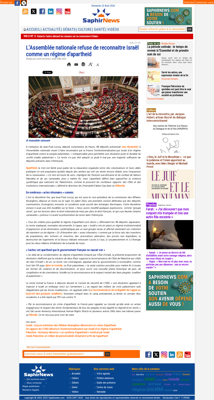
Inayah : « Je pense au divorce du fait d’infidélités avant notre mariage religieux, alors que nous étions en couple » (169, 255)
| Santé (98, 29)
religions (139, 389)
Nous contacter (34, 383)
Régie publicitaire (31, 386)
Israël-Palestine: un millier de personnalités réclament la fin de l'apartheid (67, 335)
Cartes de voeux (104, 387)
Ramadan (101, 391)
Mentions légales (30, 390)
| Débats (68, 29)
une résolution (130, 146)
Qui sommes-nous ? (36, 379)
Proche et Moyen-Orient (177, 384)
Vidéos (74, 391)
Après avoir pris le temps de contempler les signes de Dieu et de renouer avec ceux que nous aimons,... (177, 61)
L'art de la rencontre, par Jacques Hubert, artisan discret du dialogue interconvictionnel (166, 117)
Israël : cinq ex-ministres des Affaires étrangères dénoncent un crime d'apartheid (71, 325)
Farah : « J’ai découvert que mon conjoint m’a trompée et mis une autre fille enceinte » (167, 213)
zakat (175, 390)
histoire (186, 374)
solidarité (168, 390)
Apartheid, (31, 167)
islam (149, 379)
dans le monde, (54, 265)
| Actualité (51, 29)
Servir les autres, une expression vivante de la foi (175, 74)
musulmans (138, 384)
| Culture (84, 29)
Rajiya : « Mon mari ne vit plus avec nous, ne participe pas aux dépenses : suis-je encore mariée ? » (169, 264)
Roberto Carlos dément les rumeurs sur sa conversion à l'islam (67, 36)
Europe (168, 374)
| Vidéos (112, 29)
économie (160, 375)
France (177, 374)
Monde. (33, 314)
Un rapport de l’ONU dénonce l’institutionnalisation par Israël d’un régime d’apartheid (74, 328)
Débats (75, 382)
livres (165, 380)
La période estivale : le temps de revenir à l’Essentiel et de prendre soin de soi (168, 50)
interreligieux (138, 379)
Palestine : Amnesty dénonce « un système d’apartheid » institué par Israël (67, 332)
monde (173, 379)
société (154, 389)
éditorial (120, 185)
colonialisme (150, 375)
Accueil (33, 29)
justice (159, 380)
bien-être (140, 374)
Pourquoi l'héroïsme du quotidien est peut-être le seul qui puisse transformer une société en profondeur (176, 91)
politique (155, 384)
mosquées (185, 379)
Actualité (75, 373)
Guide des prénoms (106, 382)
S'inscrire (189, 2)
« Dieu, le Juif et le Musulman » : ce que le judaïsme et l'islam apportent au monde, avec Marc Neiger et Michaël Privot (169, 161)
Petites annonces (105, 378)
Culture (75, 378)
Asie (133, 375)
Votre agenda (103, 373)
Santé (74, 387)
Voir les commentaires (38, 347)
